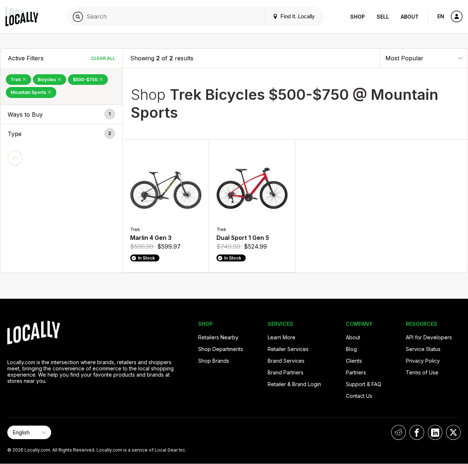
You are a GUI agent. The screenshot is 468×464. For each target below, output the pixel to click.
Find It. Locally (297, 16)
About (410, 17)
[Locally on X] (453, 432)
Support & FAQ (363, 384)
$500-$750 (86, 79)
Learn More (281, 337)
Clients (354, 361)
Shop (357, 17)
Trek (16, 79)
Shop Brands (213, 361)
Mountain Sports (29, 92)
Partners (356, 372)
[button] (61, 114)
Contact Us (359, 396)
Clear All (103, 58)
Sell (383, 17)
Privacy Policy (423, 361)
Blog (351, 349)
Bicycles (47, 79)
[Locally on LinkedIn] (435, 432)
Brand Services (286, 361)
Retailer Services (288, 349)
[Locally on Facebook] (417, 432)
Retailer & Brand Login (294, 384)
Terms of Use (422, 372)
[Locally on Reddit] (398, 432)
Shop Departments (220, 349)
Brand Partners (285, 372)
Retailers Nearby (218, 337)
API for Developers (429, 337)
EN (440, 16)
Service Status (423, 349)
